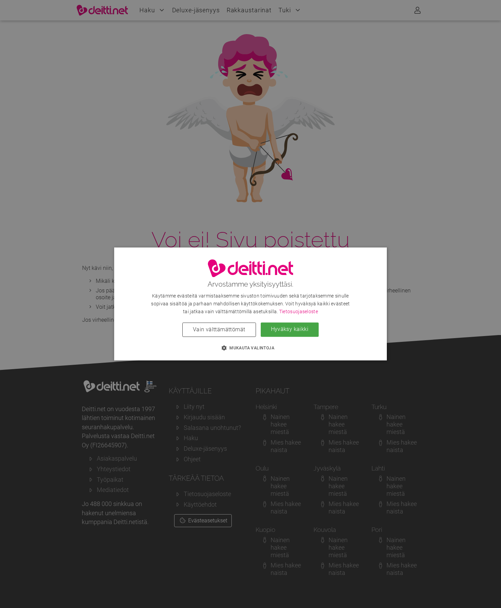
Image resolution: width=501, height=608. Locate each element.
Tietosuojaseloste (298, 312)
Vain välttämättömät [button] (219, 330)
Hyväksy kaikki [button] (290, 329)
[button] (250, 348)
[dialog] (250, 303)
